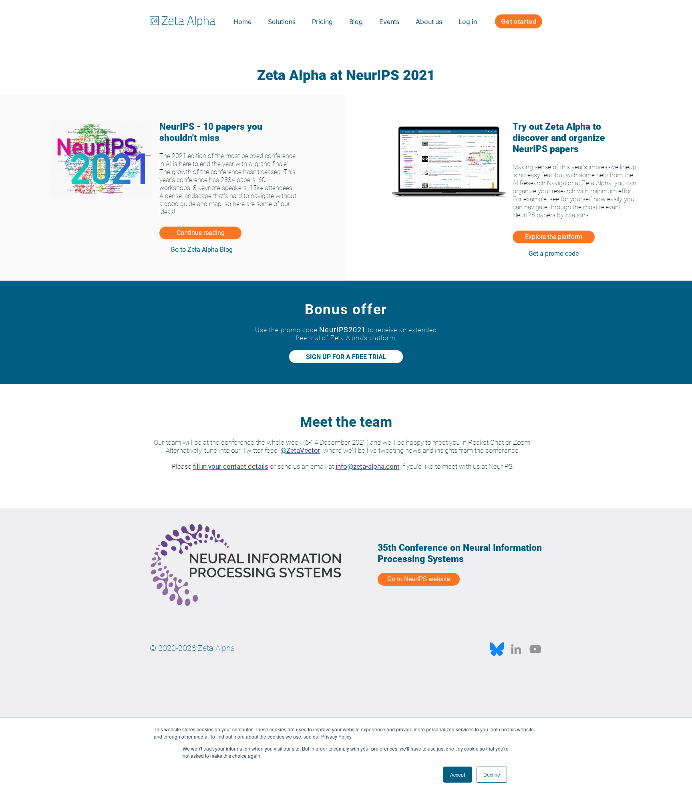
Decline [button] (491, 774)
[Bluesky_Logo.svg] (497, 649)
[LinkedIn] (516, 649)
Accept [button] (457, 774)
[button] (282, 22)
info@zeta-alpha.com (368, 466)
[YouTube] (535, 649)
